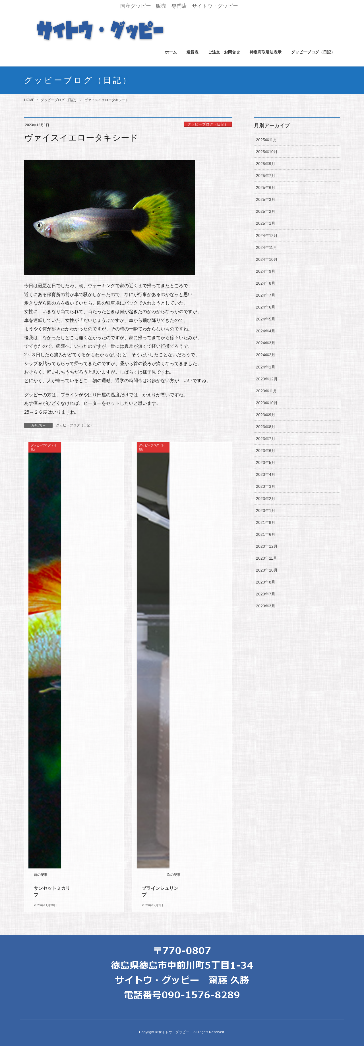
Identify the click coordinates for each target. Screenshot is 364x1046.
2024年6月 (265, 307)
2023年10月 (267, 403)
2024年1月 (265, 367)
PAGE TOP (350, 1010)
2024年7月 (265, 295)
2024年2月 (265, 355)
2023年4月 (265, 474)
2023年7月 (265, 438)
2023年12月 (267, 379)
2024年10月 (267, 259)
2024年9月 (265, 271)
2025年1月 (265, 223)
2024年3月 (265, 343)
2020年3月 (265, 606)
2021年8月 (265, 522)
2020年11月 (266, 558)
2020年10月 (267, 570)
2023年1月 (265, 510)
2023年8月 (265, 426)
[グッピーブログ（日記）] (44, 655)
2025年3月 (265, 199)
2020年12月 (267, 546)
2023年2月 (265, 498)
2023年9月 (265, 414)
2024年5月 (265, 319)
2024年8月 (265, 283)
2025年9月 (265, 163)
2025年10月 (267, 151)
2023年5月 (265, 462)
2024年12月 (267, 235)
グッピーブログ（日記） (207, 124)
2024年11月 (266, 247)
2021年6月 (265, 534)
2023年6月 (265, 450)
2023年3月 (265, 486)
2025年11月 (266, 139)
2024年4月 (265, 331)
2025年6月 (265, 187)
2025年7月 (265, 175)
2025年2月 (265, 211)
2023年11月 (266, 391)
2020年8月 (265, 582)
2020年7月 (265, 594)
